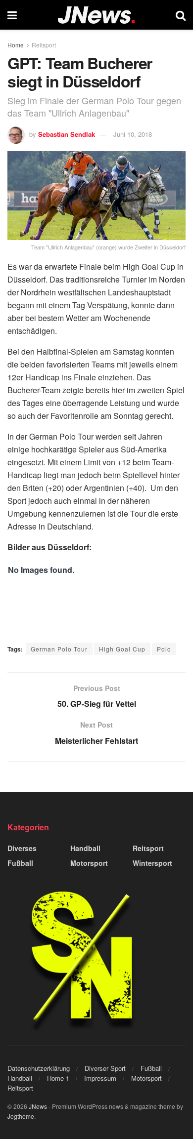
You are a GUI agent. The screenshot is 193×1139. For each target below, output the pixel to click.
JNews (38, 1106)
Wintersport (152, 863)
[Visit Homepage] (96, 15)
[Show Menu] (12, 15)
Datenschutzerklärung (38, 1068)
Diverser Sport (105, 1068)
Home (15, 45)
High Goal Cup (122, 649)
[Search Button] (181, 15)
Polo (164, 649)
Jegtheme (20, 1116)
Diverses (22, 848)
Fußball (20, 863)
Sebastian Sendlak (66, 134)
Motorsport (89, 863)
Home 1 (58, 1078)
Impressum (100, 1078)
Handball (85, 848)
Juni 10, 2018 (132, 134)
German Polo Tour (59, 649)
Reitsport (44, 45)
